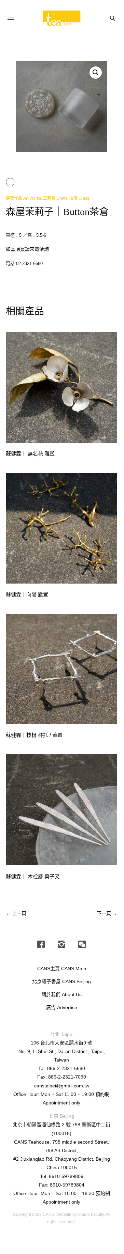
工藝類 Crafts (55, 198)
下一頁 (107, 913)
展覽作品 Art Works (23, 198)
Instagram (61, 945)
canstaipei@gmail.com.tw (61, 1085)
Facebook (41, 945)
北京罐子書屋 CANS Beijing (61, 981)
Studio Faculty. (91, 1214)
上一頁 (16, 913)
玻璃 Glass (79, 198)
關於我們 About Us (61, 994)
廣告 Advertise (61, 1007)
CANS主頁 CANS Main (61, 968)
